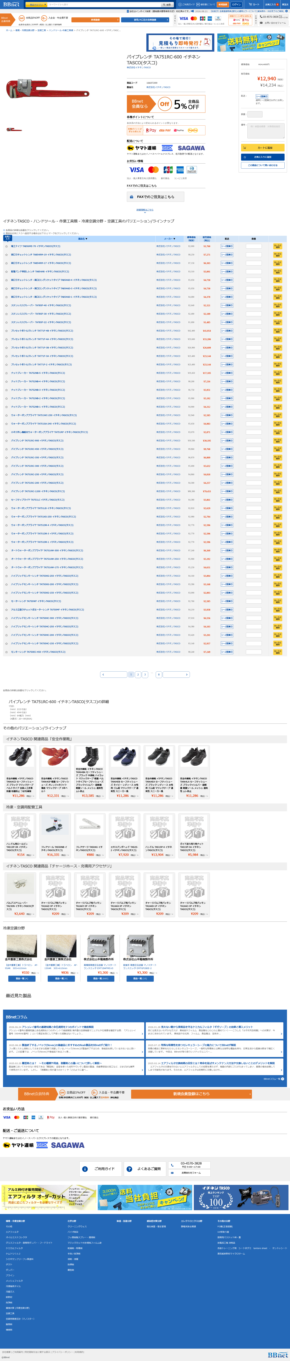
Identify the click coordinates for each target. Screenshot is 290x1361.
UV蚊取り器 (223, 1232)
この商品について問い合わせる (263, 165)
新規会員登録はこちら (191, 1094)
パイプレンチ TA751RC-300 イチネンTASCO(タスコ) (37, 466)
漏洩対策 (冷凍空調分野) (18, 1308)
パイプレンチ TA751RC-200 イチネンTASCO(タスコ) (37, 483)
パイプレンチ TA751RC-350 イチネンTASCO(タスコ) (37, 457)
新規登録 (223, 4)
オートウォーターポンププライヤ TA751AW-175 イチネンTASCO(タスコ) (47, 567)
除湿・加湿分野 (124, 1221)
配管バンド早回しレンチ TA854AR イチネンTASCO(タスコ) (40, 271)
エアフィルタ (12, 1232)
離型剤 (71, 1270)
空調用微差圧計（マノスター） (20, 1319)
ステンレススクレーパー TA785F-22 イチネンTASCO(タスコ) (41, 322)
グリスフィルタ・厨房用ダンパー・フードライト (29, 1242)
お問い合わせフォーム (275, 23)
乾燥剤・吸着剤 (75, 1248)
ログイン (236, 4)
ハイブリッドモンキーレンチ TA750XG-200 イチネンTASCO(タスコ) (44, 584)
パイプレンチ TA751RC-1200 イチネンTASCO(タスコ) (38, 491)
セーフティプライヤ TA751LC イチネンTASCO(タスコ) (37, 499)
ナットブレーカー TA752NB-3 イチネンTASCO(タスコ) (38, 390)
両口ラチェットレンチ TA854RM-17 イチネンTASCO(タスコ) (41, 263)
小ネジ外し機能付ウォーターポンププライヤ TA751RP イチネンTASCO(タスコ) (49, 432)
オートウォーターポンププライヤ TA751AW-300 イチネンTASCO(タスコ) (47, 550)
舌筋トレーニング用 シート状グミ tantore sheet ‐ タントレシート (252, 1248)
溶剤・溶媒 (73, 1259)
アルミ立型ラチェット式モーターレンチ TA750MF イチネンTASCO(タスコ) (47, 609)
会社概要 (6, 1352)
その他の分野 (224, 1221)
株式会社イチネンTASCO (139, 67)
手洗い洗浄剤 (74, 1253)
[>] (176, 674)
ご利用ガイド (188, 4)
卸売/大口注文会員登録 (145, 19)
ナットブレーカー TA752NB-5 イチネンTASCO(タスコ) (38, 373)
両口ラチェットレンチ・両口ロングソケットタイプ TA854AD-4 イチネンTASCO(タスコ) (54, 280)
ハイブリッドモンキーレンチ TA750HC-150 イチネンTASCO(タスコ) (44, 643)
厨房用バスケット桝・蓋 (229, 1237)
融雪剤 (9, 1324)
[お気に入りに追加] (6, 246)
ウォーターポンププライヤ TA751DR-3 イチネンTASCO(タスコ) (42, 533)
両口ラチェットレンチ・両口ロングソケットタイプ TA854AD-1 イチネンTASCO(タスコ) (54, 297)
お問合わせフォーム (191, 1172)
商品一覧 (22, 978)
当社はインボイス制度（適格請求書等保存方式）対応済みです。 (160, 11)
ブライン (10, 1275)
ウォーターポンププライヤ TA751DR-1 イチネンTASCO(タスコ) (42, 542)
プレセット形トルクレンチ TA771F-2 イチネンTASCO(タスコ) (41, 364)
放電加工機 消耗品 (226, 1242)
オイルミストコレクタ (16, 1237)
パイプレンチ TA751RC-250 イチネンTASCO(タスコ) (37, 474)
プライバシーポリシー (62, 1352)
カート (256, 4)
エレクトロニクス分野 (191, 1221)
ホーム (9, 30)
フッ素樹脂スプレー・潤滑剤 (81, 1237)
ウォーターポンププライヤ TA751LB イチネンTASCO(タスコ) (41, 508)
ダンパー (10, 1270)
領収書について (207, 4)
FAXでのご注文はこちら (156, 197)
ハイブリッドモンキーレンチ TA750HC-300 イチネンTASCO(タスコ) (44, 618)
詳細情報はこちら (145, 209)
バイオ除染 (73, 1232)
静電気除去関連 (188, 1226)
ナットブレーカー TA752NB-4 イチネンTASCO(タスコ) (38, 381)
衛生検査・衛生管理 (156, 1226)
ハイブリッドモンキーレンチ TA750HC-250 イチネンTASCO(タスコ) (44, 626)
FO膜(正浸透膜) (225, 1226)
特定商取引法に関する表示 (37, 1352)
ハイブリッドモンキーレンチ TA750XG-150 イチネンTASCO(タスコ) (44, 592)
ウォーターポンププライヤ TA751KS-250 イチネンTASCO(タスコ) (43, 516)
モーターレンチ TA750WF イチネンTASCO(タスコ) (36, 601)
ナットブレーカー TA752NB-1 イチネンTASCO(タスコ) (38, 406)
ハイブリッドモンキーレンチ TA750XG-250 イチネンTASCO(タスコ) (44, 575)
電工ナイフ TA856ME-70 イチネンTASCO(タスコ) (35, 246)
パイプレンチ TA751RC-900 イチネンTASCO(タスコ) (37, 440)
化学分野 (72, 1221)
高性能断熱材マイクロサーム (231, 1253)
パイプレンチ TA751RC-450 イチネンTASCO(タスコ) (37, 449)
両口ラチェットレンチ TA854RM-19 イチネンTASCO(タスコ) (41, 254)
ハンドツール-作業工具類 (61, 30)
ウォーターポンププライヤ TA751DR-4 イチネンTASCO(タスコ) (42, 525)
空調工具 (41, 30)
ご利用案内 (17, 1352)
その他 (9, 1226)
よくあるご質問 (149, 1169)
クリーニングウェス (77, 1226)
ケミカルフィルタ (14, 1248)
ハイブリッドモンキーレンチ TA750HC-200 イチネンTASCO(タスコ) (44, 635)
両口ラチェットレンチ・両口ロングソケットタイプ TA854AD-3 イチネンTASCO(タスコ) (54, 288)
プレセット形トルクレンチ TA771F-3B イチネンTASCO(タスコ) (42, 347)
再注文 (285, 4)
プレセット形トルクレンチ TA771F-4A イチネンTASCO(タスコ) (42, 339)
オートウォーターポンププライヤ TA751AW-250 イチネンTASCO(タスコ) (47, 559)
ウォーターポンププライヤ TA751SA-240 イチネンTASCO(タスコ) (43, 423)
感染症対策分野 (154, 1221)
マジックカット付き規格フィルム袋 (85, 1242)
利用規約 (79, 1352)
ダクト (9, 1264)
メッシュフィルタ (14, 1281)
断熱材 (9, 1297)
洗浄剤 (9, 1302)
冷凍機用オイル (13, 1286)
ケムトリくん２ (13, 1253)
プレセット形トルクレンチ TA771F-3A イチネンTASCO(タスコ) (42, 356)
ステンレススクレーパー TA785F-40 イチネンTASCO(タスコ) (41, 305)
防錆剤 (71, 1264)
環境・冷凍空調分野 (24, 30)
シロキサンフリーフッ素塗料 (19, 1259)
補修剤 (9, 1329)
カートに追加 (265, 148)
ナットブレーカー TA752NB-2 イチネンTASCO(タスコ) (38, 398)
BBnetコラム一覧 (272, 1079)
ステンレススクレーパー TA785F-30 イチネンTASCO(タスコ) (41, 313)
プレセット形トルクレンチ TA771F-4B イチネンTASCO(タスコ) (42, 330)
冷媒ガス (10, 1291)
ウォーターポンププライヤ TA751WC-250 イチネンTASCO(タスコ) (44, 415)
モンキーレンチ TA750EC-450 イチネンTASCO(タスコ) (38, 652)
